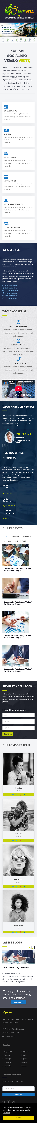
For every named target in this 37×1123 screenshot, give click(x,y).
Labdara (24, 1066)
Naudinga (24, 1055)
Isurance (27, 536)
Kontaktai (7, 1066)
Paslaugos (7, 1059)
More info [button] (6, 1113)
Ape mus (7, 1055)
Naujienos (25, 1051)
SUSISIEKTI (18, 1002)
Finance (15, 536)
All (7, 536)
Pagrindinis (8, 1051)
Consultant (20, 541)
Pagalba (24, 1059)
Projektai (7, 1062)
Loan (9, 541)
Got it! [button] (18, 1118)
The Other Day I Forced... (16, 967)
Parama (24, 1062)
